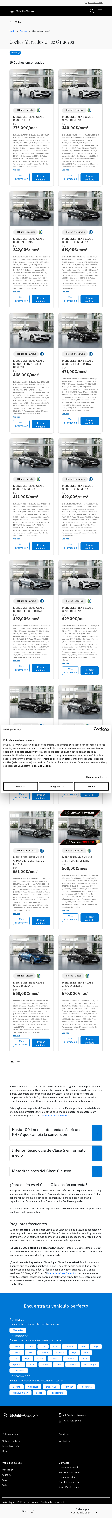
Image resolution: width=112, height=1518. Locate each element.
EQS (27, 1358)
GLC (31, 1352)
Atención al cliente (69, 1487)
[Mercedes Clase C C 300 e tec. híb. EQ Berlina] (32, 703)
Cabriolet (33, 1387)
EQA (55, 1346)
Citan (40, 1358)
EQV (85, 1358)
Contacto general (68, 1467)
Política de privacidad (52, 1502)
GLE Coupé (18, 1370)
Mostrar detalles (94, 777)
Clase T (55, 1358)
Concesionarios (67, 1477)
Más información (21, 177)
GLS (15, 1358)
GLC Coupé (90, 1364)
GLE (86, 1352)
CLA (31, 1346)
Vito (32, 1364)
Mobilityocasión (10, 1446)
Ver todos (64, 1441)
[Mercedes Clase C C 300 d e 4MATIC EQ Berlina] (32, 331)
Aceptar (92, 786)
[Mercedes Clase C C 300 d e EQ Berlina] (80, 331)
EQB (96, 1346)
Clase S (60, 1352)
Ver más (16, 170)
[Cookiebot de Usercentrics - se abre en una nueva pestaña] (96, 729)
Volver (18, 22)
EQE (74, 1352)
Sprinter (17, 1364)
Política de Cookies (41, 765)
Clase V (70, 1358)
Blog (4, 1451)
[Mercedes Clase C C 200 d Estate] (32, 87)
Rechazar (20, 786)
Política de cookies (27, 1502)
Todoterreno (57, 1393)
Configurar (54, 786)
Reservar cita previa (69, 1472)
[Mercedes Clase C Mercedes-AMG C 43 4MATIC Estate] (80, 828)
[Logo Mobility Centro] (20, 1414)
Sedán (39, 1393)
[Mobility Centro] (23, 11)
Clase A (17, 1346)
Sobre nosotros (11, 1441)
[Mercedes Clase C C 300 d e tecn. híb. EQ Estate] (32, 828)
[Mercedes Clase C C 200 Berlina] (80, 87)
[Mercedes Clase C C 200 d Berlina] (32, 456)
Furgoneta (86, 1387)
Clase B (69, 1346)
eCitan (45, 1364)
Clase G (72, 1364)
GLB (84, 1346)
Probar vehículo (41, 177)
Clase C (17, 1352)
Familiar (69, 1387)
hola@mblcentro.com (74, 1415)
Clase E (44, 1352)
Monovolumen (20, 1393)
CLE (59, 1364)
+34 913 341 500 (95, 2)
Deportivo (51, 1387)
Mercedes (18, 1330)
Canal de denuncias (69, 1482)
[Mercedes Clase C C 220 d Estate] (80, 703)
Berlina (16, 1387)
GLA (43, 1346)
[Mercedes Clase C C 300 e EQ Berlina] (80, 209)
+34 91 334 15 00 (71, 1421)
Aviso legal (8, 1502)
